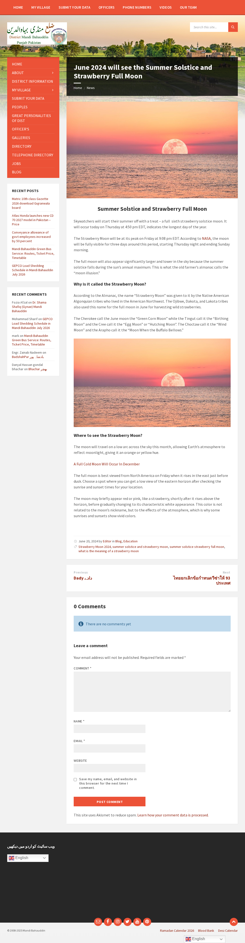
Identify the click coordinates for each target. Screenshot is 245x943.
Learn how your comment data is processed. (173, 815)
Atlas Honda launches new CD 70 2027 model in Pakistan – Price (33, 219)
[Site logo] (37, 43)
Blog (118, 541)
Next (226, 572)
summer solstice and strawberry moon (140, 547)
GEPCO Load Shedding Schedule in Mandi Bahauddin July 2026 (32, 270)
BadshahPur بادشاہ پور (28, 357)
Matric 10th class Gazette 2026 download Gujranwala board (31, 203)
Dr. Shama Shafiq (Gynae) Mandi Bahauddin (29, 306)
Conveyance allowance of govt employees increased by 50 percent (31, 236)
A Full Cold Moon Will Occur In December (107, 464)
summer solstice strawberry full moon (197, 547)
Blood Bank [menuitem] (206, 930)
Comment (82, 668)
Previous (81, 572)
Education (130, 541)
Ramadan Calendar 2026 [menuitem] (177, 930)
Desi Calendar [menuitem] (228, 930)
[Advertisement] (182, 877)
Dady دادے (83, 578)
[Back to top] (234, 922)
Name (79, 721)
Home (78, 88)
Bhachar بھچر (37, 369)
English (21, 858)
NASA (206, 238)
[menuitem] (18, 7)
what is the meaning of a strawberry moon (108, 551)
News (91, 88)
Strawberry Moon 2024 (94, 547)
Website (80, 760)
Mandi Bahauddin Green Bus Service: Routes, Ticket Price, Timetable (33, 253)
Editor (107, 541)
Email (79, 741)
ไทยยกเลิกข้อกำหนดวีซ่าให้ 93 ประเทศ (201, 580)
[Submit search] (233, 27)
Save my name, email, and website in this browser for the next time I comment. (108, 783)
